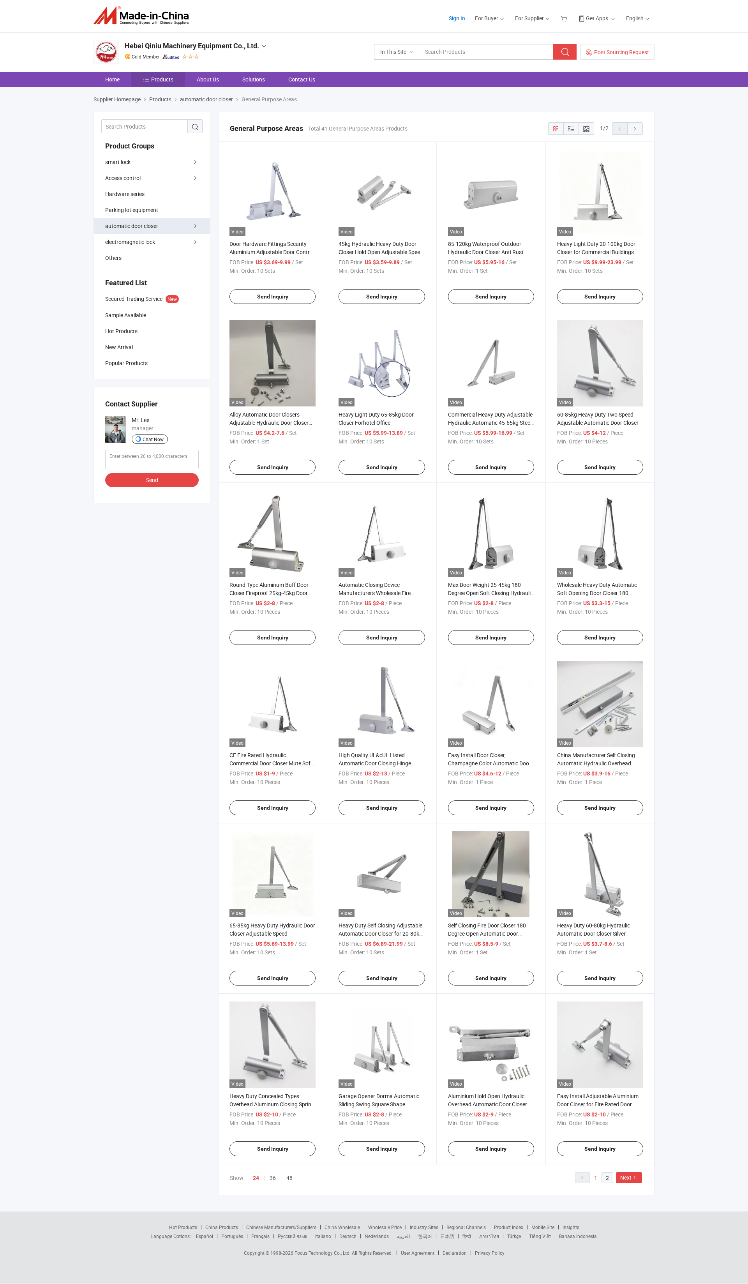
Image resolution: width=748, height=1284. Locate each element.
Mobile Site (542, 1227)
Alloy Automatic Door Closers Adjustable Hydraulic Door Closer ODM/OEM (269, 422)
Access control (123, 178)
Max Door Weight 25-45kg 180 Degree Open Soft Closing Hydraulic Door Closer (490, 593)
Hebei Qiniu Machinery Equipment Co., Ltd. (192, 46)
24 (256, 1178)
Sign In (457, 18)
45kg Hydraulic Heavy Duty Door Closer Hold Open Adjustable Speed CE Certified (381, 252)
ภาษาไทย (489, 1236)
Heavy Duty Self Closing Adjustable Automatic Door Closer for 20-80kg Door (380, 933)
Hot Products (183, 1227)
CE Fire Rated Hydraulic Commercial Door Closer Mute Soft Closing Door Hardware (270, 763)
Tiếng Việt (540, 1236)
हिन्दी (466, 1236)
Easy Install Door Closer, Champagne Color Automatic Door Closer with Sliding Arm (489, 763)
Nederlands (377, 1236)
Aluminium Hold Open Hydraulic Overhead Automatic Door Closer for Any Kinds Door (487, 1104)
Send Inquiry (272, 296)
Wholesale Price (385, 1227)
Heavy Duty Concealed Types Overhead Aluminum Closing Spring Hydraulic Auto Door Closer (271, 1104)
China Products (221, 1227)
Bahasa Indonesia (578, 1236)
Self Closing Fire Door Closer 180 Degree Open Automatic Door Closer (487, 933)
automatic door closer (131, 226)
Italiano (323, 1236)
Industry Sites (424, 1227)
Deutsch (347, 1236)
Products (162, 79)
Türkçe (514, 1236)
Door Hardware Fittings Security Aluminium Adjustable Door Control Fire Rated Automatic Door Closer (271, 252)
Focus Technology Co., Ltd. (323, 1253)
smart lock (118, 162)
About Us (208, 79)
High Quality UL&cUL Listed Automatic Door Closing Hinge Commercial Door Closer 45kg (375, 763)
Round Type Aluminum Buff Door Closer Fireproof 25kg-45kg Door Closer (269, 593)
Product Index (508, 1227)
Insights (571, 1227)
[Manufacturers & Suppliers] (144, 15)
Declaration (455, 1253)
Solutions (253, 79)
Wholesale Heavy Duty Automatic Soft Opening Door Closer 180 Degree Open (597, 593)
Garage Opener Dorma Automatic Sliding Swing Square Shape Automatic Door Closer (379, 1104)
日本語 (447, 1236)
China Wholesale (342, 1227)
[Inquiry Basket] (565, 18)
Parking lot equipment (131, 210)
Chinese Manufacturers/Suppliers (281, 1227)
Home (112, 79)
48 (289, 1178)
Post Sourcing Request (621, 52)
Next (626, 1177)
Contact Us (301, 79)
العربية (403, 1236)
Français (260, 1236)
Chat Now (153, 439)
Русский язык (292, 1236)
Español (204, 1236)
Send (152, 480)
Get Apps (597, 18)
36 (273, 1178)
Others (113, 257)
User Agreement (417, 1253)
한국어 (425, 1236)
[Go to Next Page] (635, 128)
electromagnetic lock (130, 241)
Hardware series (125, 194)
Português (232, 1236)
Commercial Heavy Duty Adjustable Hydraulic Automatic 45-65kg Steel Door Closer (490, 422)
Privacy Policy (490, 1253)
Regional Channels (466, 1227)
